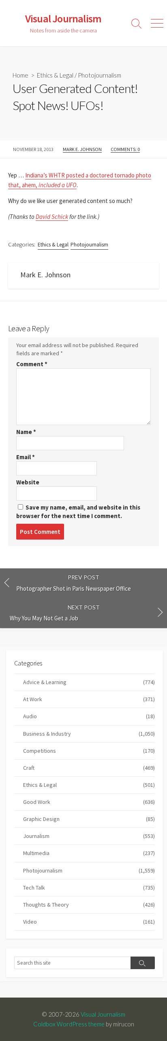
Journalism (89, 836)
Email (25, 457)
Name (26, 432)
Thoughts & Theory (89, 904)
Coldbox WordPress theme (69, 1024)
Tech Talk (89, 887)
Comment (31, 364)
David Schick (52, 216)
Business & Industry (89, 733)
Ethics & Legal (55, 75)
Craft (89, 767)
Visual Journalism (103, 1014)
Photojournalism (99, 75)
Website (27, 482)
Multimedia (89, 853)
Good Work (89, 802)
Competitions (89, 750)
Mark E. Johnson (82, 149)
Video (89, 921)
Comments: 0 (125, 149)
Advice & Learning (89, 682)
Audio (89, 716)
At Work (89, 699)
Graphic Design (89, 819)
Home (20, 75)
